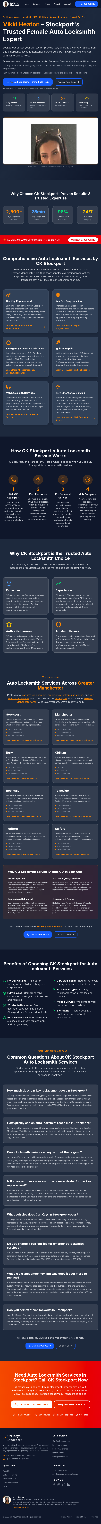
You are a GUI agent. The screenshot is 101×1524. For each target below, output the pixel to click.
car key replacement (34, 695)
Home (26, 4)
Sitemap (95, 1517)
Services (37, 4)
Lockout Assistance (60, 1449)
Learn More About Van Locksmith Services (22, 415)
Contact (67, 4)
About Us (6, 1471)
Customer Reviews (10, 1483)
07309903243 (88, 4)
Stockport (61, 698)
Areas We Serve (9, 1479)
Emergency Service (60, 1457)
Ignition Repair (58, 1453)
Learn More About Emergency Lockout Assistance (20, 371)
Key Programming (59, 1445)
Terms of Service (82, 1517)
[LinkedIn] (68, 1484)
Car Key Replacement (61, 1441)
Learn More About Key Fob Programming (68, 327)
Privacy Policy (66, 1517)
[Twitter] (63, 1484)
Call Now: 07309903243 (83, 240)
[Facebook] (53, 1484)
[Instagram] (58, 1484)
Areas (47, 4)
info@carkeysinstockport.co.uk (65, 1474)
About (57, 4)
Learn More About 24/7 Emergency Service (73, 418)
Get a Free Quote (10, 1475)
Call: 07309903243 (39, 934)
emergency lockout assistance (65, 695)
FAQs (5, 1487)
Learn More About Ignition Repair (72, 370)
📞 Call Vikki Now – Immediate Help (29, 82)
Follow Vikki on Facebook (22, 1507)
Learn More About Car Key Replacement (19, 327)
